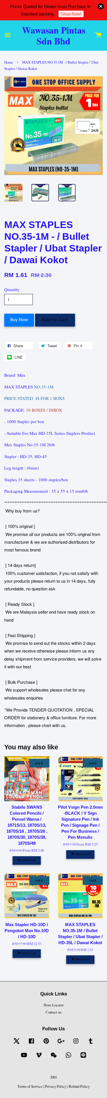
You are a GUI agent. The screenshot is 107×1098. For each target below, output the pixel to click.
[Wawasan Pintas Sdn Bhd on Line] (83, 1057)
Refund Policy (79, 1086)
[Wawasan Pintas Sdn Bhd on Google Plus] (61, 1043)
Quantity (12, 289)
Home (8, 62)
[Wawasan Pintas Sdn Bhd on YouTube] (24, 1057)
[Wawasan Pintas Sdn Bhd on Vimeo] (39, 1057)
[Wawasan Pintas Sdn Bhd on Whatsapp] (68, 1057)
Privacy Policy (55, 1086)
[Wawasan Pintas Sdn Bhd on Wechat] (54, 1057)
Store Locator (54, 1005)
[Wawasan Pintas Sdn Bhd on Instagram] (76, 1043)
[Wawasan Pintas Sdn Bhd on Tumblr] (91, 1043)
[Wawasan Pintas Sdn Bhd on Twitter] (17, 1043)
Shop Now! (71, 13)
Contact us (53, 1012)
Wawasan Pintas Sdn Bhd (53, 35)
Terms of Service (29, 1086)
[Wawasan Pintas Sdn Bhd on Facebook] (31, 1043)
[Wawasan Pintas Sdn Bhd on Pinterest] (46, 1043)
